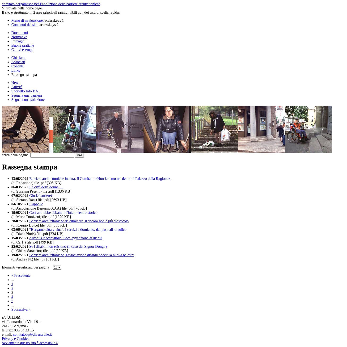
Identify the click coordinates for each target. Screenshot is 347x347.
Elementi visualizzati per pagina (27, 267)
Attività (16, 87)
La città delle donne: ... (46, 187)
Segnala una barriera (26, 95)
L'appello (36, 204)
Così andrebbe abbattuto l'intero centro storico (63, 213)
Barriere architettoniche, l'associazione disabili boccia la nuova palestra (81, 255)
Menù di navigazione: (27, 20)
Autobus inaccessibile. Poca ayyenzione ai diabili (65, 238)
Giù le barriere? (40, 196)
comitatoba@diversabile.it (32, 334)
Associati (18, 62)
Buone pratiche (22, 45)
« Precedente (20, 275)
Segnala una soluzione (28, 100)
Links (15, 70)
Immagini (18, 41)
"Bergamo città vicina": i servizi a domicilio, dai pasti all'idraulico (78, 229)
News (15, 83)
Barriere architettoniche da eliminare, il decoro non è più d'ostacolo (79, 221)
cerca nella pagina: (16, 155)
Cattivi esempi (22, 50)
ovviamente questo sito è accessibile (30, 343)
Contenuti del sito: (24, 25)
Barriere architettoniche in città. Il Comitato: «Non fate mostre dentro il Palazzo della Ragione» (99, 179)
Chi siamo (18, 58)
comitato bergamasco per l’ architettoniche (51, 4)
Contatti (17, 66)
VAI (79, 155)
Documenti (19, 33)
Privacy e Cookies (15, 339)
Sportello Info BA (24, 91)
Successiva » (20, 309)
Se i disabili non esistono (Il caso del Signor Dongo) (68, 246)
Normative (19, 37)
